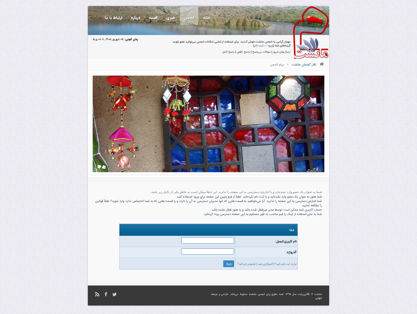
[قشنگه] (104, 167)
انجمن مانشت (257, 294)
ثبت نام (258, 45)
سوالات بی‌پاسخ (261, 52)
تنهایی (318, 298)
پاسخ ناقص (243, 52)
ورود (270, 45)
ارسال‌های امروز (282, 52)
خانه (206, 18)
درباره (135, 18)
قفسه (153, 18)
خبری (170, 18)
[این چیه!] (99, 167)
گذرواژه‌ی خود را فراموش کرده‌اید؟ (255, 264)
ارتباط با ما (113, 18)
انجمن (189, 18)
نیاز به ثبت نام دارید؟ (286, 264)
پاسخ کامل (228, 52)
